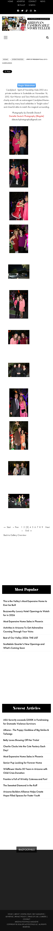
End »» (28, 530)
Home (10, 1)
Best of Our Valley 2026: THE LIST (20, 637)
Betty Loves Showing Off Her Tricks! (21, 740)
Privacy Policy (20, 917)
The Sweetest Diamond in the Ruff (20, 785)
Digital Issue (26, 914)
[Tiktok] (26, 11)
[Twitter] (22, 11)
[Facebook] (18, 11)
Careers (43, 917)
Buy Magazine (38, 914)
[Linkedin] (35, 11)
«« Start (7, 527)
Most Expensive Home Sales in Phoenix (23, 621)
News (42, 1)
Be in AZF (21, 5)
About (16, 914)
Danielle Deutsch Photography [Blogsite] (26, 116)
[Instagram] (31, 11)
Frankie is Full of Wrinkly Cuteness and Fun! (25, 779)
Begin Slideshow (26, 85)
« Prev (16, 527)
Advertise (21, 1)
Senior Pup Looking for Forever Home (22, 762)
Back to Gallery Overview (15, 535)
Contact (32, 1)
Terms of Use (33, 917)
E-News (32, 5)
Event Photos (17, 59)
